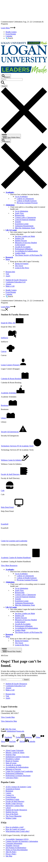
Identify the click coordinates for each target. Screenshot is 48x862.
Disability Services (12, 846)
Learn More (5, 28)
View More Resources (9, 565)
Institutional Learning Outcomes (17, 757)
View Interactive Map (9, 721)
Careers (8, 793)
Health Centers (11, 32)
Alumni (8, 284)
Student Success (21, 240)
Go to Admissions (21, 211)
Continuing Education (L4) (16, 282)
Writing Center (11, 818)
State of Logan (11, 763)
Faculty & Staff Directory (15, 801)
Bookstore (9, 791)
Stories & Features (21, 264)
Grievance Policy (12, 778)
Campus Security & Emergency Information (22, 841)
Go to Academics (21, 196)
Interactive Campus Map (15, 806)
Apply (8, 276)
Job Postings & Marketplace (16, 848)
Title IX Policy (11, 852)
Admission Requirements (24, 226)
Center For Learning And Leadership (19, 771)
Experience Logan (21, 224)
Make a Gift (10, 286)
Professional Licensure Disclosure (18, 776)
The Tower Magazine (13, 816)
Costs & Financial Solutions (25, 220)
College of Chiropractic (25, 199)
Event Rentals (11, 34)
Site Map (9, 856)
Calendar (9, 36)
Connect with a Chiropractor (25, 217)
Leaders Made (20, 253)
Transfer (18, 222)
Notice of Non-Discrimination (17, 850)
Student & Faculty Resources (16, 280)
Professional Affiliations (24, 249)
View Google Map (8, 717)
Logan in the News (22, 268)
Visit (7, 274)
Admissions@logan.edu (15, 731)
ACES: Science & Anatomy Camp (18, 787)
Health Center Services (14, 803)
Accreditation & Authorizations (26, 251)
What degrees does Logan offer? (17, 831)
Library (8, 808)
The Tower (19, 266)
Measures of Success (13, 769)
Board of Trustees (12, 761)
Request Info (19, 215)
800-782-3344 (10, 729)
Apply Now (19, 213)
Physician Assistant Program (27, 203)
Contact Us (10, 795)
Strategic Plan (11, 755)
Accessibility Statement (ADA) (17, 839)
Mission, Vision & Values (15, 752)
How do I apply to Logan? (15, 829)
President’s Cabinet (13, 759)
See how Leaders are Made (25, 236)
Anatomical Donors (13, 789)
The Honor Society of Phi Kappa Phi (28, 255)
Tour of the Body (12, 814)
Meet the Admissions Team (25, 228)
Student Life (19, 238)
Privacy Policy (11, 854)
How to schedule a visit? (15, 827)
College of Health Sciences (27, 201)
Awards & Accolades (23, 247)
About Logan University (15, 750)
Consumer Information (14, 843)
